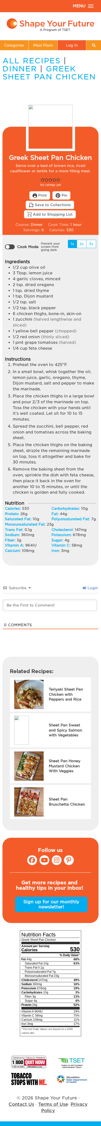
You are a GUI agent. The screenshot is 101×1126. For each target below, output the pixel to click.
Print (42, 195)
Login (92, 588)
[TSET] (72, 1061)
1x (72, 244)
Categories (14, 45)
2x (81, 244)
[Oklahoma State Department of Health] (72, 1079)
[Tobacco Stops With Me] (28, 1079)
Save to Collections (52, 205)
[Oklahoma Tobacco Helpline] (28, 1061)
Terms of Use (53, 1104)
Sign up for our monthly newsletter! (51, 904)
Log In (72, 45)
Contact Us (21, 1104)
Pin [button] (63, 195)
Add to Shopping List (52, 214)
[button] (43, 180)
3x (91, 244)
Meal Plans (43, 45)
